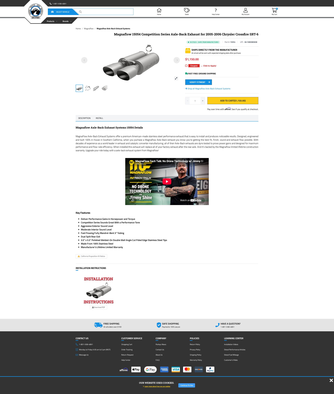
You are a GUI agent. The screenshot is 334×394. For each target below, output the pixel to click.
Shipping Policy (195, 354)
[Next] (177, 60)
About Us (159, 354)
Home (78, 28)
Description (84, 118)
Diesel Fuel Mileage (231, 354)
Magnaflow (88, 28)
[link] (78, 29)
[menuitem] (52, 20)
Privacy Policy (195, 349)
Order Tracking (126, 349)
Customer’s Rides (231, 360)
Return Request (127, 354)
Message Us (84, 354)
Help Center (125, 360)
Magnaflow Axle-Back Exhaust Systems (113, 28)
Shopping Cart (126, 344)
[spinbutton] (195, 100)
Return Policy (195, 344)
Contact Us (160, 349)
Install (99, 118)
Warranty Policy (196, 360)
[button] (57, 11)
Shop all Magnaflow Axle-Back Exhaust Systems (208, 88)
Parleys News (161, 344)
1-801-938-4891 (59, 3)
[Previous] (84, 60)
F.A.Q (157, 360)
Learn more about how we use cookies (157, 386)
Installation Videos (231, 344)
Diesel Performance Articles (234, 349)
